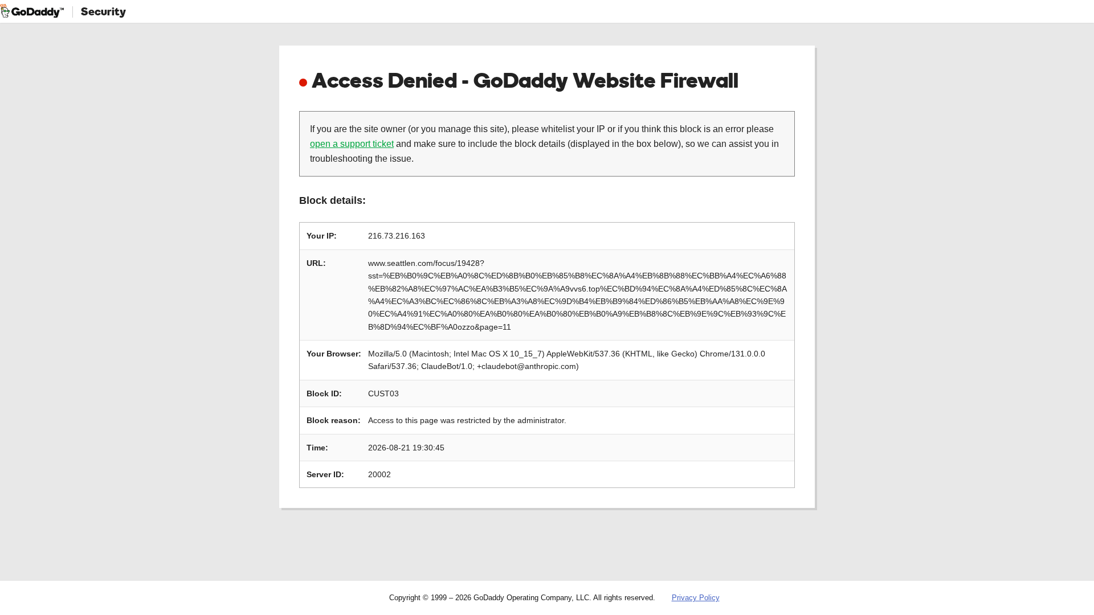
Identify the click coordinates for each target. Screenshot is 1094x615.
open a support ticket (352, 144)
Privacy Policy (696, 597)
